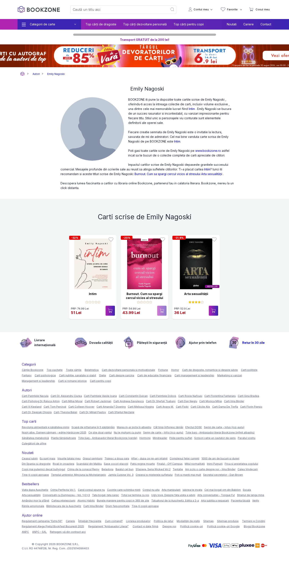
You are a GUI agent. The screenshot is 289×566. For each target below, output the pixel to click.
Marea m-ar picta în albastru (134, 427)
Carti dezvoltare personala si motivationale (128, 369)
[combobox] (116, 9)
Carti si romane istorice (72, 380)
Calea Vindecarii (248, 469)
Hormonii (145, 438)
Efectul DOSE (193, 427)
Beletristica (92, 369)
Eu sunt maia (47, 458)
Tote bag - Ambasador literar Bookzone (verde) (107, 438)
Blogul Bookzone (254, 526)
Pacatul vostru (246, 438)
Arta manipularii (171, 489)
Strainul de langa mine (250, 495)
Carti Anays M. (165, 406)
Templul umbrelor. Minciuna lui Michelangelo (78, 474)
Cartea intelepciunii (63, 500)
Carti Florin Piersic (251, 406)
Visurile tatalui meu (69, 458)
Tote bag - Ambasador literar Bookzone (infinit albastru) (220, 432)
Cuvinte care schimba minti (123, 489)
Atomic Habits (86, 500)
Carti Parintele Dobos (163, 395)
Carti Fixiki (182, 406)
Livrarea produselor (138, 521)
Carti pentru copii (100, 380)
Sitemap (208, 521)
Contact (265, 24)
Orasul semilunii (92, 458)
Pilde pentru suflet (180, 438)
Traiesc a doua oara (117, 458)
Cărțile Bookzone (32, 369)
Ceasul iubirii (30, 458)
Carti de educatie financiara (154, 375)
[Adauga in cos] (110, 311)
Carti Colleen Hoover (81, 406)
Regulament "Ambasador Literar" (108, 526)
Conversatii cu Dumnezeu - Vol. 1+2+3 (66, 495)
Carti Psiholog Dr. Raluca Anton (41, 401)
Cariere (248, 24)
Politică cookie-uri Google (223, 526)
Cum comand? (114, 521)
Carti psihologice (45, 375)
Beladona (107, 469)
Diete (102, 375)
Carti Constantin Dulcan (133, 395)
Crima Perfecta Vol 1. (63, 489)
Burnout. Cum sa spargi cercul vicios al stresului (167, 174)
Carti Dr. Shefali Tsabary (161, 401)
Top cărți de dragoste (100, 24)
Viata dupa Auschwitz (35, 489)
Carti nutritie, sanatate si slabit (77, 375)
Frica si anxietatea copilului (241, 463)
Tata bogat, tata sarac (105, 495)
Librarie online (22, 73)
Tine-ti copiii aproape (35, 474)
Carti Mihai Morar (72, 401)
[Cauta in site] (172, 9)
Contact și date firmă (145, 526)
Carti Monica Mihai (210, 401)
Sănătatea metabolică (35, 438)
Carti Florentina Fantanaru (220, 395)
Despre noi (169, 526)
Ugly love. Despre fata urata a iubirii (173, 495)
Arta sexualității (211, 174)
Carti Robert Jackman (98, 401)
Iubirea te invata (192, 489)
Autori (36, 73)
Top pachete (55, 369)
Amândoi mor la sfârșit (35, 500)
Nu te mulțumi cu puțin (127, 432)
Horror (175, 369)
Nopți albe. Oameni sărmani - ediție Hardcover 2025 (54, 432)
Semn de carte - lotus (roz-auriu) (224, 427)
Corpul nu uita (151, 489)
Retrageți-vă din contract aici (68, 531)
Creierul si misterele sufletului (154, 474)
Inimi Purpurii (215, 463)
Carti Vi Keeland (31, 406)
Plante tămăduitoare (63, 438)
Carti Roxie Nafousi (190, 395)
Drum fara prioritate (117, 506)
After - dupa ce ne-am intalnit (149, 458)
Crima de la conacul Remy (83, 469)
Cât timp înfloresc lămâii (168, 427)
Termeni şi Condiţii (253, 521)
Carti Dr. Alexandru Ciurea (66, 395)
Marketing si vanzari (229, 375)
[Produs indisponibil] (162, 311)
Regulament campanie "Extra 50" (42, 521)
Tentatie (178, 469)
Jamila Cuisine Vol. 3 (120, 474)
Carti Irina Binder (234, 401)
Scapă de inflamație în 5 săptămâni (93, 427)
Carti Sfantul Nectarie (121, 412)
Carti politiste (249, 369)
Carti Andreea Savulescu (128, 401)
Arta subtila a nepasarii (215, 500)
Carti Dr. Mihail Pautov (92, 412)
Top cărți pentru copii (188, 24)
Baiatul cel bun (124, 469)
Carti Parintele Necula (35, 395)
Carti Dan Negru (187, 401)
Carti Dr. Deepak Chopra (37, 412)
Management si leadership (38, 380)
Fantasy (27, 375)
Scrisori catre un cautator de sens (215, 438)
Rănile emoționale (33, 506)
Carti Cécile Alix (200, 406)
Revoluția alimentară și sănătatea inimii (45, 427)
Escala (247, 489)
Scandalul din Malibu (89, 463)
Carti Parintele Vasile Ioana (100, 395)
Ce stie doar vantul (100, 432)
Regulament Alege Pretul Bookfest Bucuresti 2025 (53, 526)
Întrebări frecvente (89, 521)
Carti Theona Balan (65, 412)
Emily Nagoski (56, 73)
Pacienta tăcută (240, 500)
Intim (192, 109)
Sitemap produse (228, 521)
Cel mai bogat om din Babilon (222, 489)
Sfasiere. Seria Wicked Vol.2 (153, 469)
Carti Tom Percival (55, 406)
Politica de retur (163, 521)
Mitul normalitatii (195, 463)
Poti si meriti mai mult (188, 474)
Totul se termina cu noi (135, 495)
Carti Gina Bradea (248, 395)
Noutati (232, 24)
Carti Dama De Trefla (225, 406)
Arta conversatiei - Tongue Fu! (216, 495)
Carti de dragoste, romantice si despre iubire (210, 369)
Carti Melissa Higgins (141, 406)
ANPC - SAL (39, 531)
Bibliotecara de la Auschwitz (63, 506)
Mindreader (160, 438)
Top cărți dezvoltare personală (145, 24)
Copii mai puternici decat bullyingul (43, 469)
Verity (255, 500)
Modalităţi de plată (188, 521)
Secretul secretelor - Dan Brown (223, 474)
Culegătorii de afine (34, 443)
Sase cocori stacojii (116, 463)
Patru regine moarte (142, 463)
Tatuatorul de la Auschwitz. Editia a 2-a (175, 500)
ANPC (25, 531)
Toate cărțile (73, 369)
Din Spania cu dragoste (36, 463)
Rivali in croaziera (63, 463)
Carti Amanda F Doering (111, 406)
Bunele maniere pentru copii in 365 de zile (123, 500)
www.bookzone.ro (208, 150)
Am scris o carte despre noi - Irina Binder (210, 469)
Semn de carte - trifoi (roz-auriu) (163, 432)
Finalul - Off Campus (170, 463)
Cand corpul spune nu (91, 489)
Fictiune (163, 369)
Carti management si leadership (194, 375)
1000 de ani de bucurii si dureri (220, 458)
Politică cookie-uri (191, 526)
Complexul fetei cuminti (184, 458)
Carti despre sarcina (121, 375)
